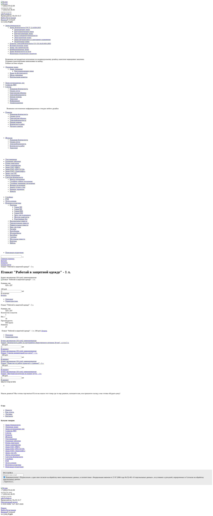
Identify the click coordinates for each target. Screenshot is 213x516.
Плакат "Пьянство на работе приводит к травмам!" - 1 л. (22, 363)
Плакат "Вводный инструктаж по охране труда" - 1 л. (21, 374)
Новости (8, 410)
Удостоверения (11, 439)
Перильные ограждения (14, 467)
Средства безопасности (14, 457)
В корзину (5, 349)
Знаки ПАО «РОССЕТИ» (15, 449)
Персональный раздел (9, 502)
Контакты (9, 416)
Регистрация (11, 18)
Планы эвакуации (12, 443)
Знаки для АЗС (11, 453)
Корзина (4, 20)
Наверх (3, 508)
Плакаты (8, 435)
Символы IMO (10, 431)
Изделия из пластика (13, 465)
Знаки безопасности (13, 425)
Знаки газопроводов (13, 445)
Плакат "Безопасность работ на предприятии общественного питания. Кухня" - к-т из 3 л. (35, 343)
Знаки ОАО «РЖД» (12, 447)
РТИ (7, 461)
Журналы (8, 437)
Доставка (8, 414)
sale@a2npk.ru (6, 14)
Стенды (8, 433)
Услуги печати (10, 463)
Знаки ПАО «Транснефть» (15, 451)
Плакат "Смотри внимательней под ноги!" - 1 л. (19, 353)
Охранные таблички (13, 441)
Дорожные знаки (11, 427)
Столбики (9, 459)
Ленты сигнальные (12, 455)
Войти (3, 18)
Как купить (9, 412)
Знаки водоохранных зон (14, 429)
